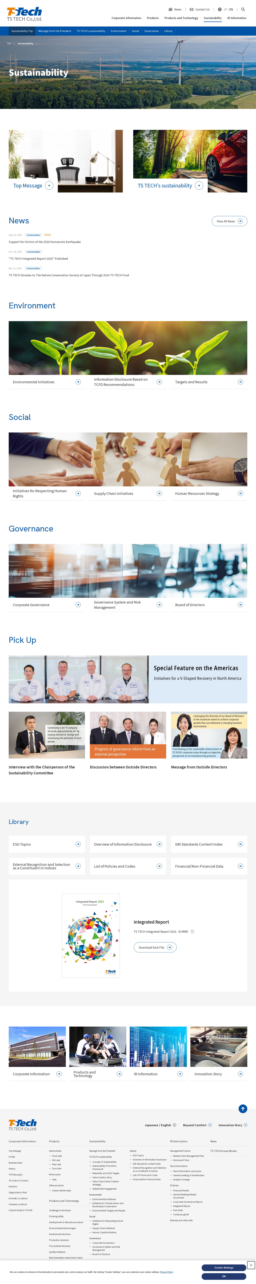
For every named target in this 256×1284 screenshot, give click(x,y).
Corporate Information (22, 1141)
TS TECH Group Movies (223, 1151)
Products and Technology (64, 1200)
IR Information (179, 1141)
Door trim (56, 1168)
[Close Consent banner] (251, 1265)
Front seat (57, 1155)
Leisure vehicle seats (61, 1190)
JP (225, 9)
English (166, 1125)
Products (54, 1141)
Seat (54, 1179)
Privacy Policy (166, 1272)
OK (224, 1276)
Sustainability (97, 1141)
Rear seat (56, 1164)
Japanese (151, 1125)
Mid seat (56, 1160)
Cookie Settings (224, 1267)
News (213, 1141)
